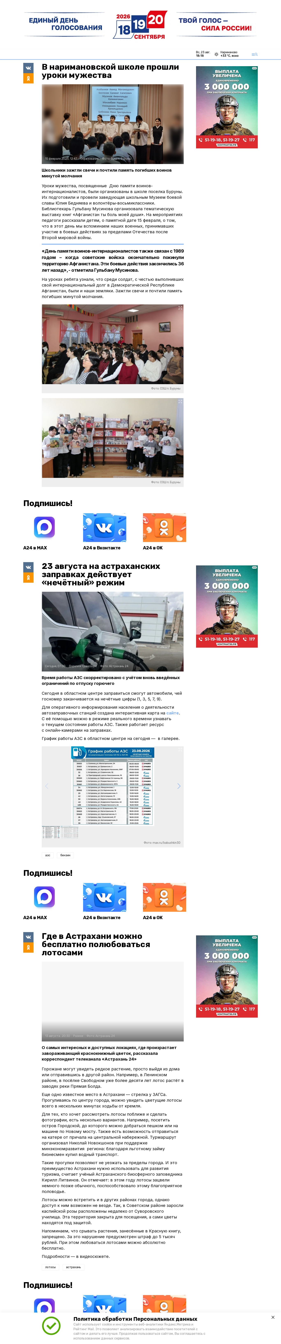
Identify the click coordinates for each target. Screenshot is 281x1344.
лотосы (50, 1281)
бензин (65, 855)
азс (47, 855)
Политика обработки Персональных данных (135, 1319)
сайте (172, 713)
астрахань (73, 1281)
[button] (179, 786)
